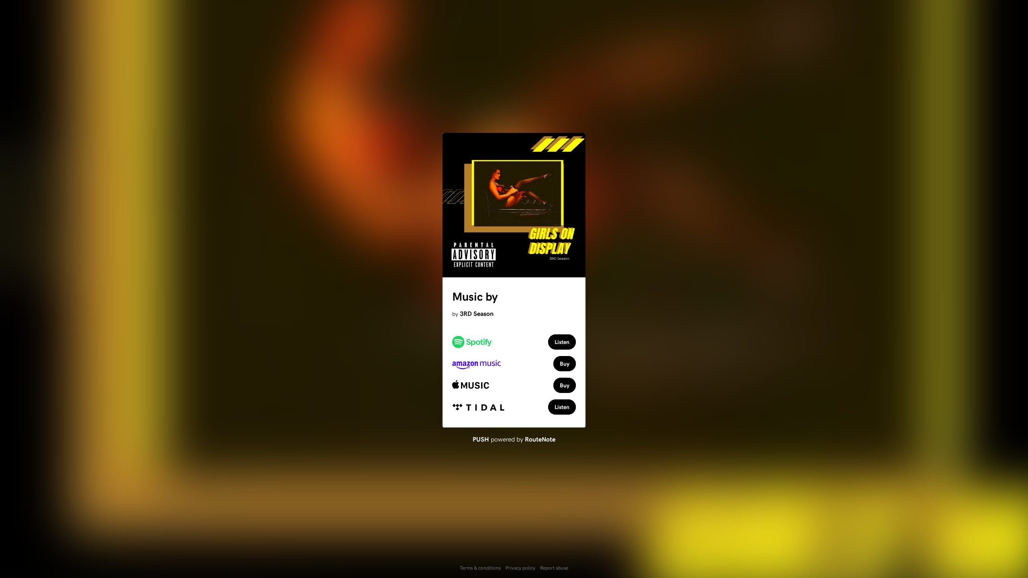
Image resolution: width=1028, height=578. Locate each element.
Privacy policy (520, 567)
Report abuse (554, 567)
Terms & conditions (480, 567)
